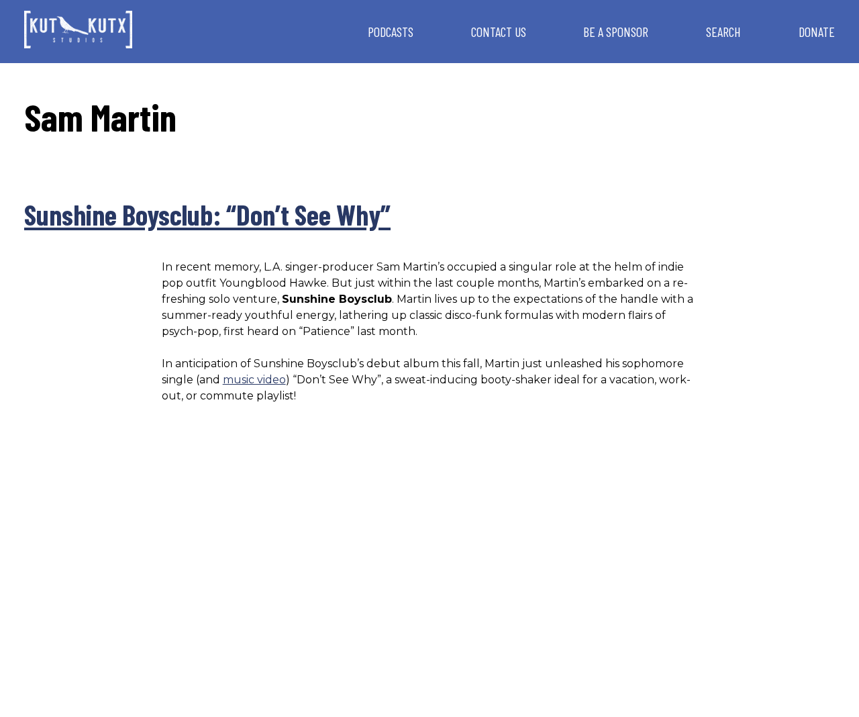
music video (254, 379)
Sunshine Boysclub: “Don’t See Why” (207, 214)
